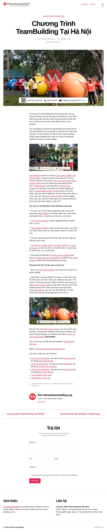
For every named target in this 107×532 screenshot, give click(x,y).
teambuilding (39, 290)
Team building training (39, 228)
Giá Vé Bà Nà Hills (46, 361)
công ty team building (53, 196)
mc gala (72, 245)
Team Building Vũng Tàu (41, 378)
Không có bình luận (54, 42)
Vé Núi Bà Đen (70, 369)
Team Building (35, 175)
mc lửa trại (33, 248)
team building (43, 213)
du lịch (41, 383)
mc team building (61, 245)
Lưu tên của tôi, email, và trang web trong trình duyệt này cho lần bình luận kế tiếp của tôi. (54, 475)
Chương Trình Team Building (53, 16)
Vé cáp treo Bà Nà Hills (40, 358)
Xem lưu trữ (42, 402)
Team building (53, 383)
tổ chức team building (46, 270)
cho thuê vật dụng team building (47, 258)
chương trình (35, 383)
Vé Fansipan (67, 364)
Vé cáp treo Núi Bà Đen (40, 369)
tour (38, 385)
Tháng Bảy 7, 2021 (65, 39)
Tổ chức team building (40, 221)
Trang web (32, 467)
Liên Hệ (92, 4)
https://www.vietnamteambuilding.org (50, 349)
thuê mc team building (61, 255)
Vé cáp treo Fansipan (39, 364)
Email (56, 458)
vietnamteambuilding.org (48, 39)
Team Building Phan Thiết (41, 375)
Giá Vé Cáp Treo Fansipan (46, 366)
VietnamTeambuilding (16, 527)
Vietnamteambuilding (11, 507)
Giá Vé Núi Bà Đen (46, 372)
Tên (30, 458)
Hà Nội (46, 383)
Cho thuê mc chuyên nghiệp (42, 245)
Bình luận (32, 442)
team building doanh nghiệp (47, 191)
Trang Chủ (84, 4)
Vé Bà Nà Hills (69, 358)
